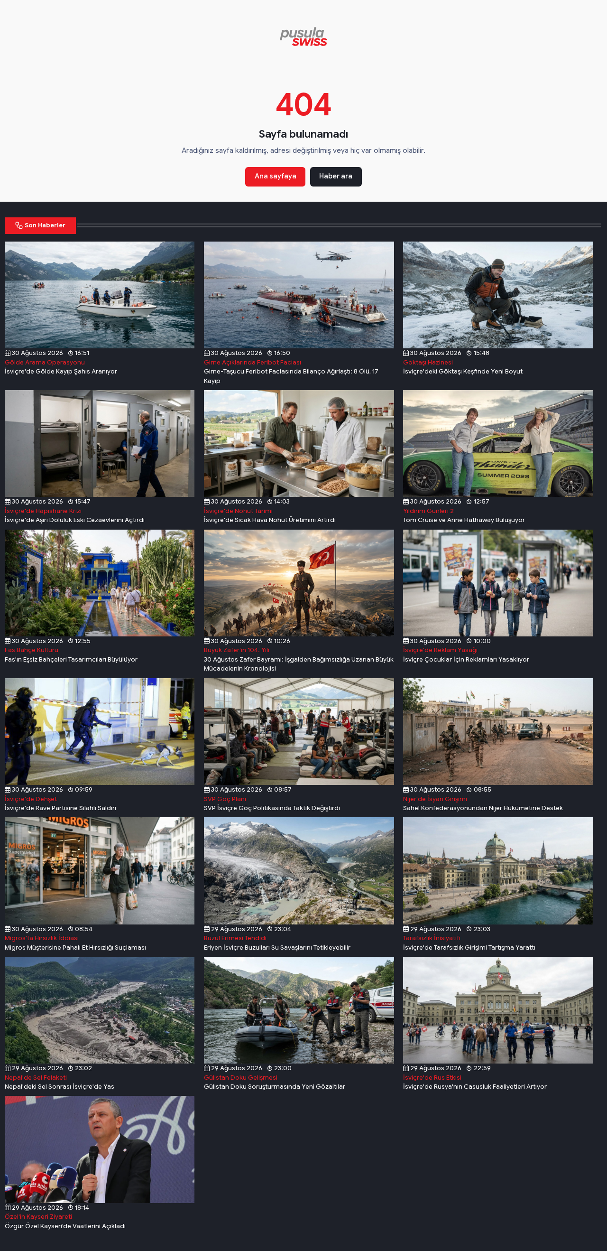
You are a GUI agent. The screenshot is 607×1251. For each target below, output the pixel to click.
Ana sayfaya (275, 176)
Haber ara (335, 176)
